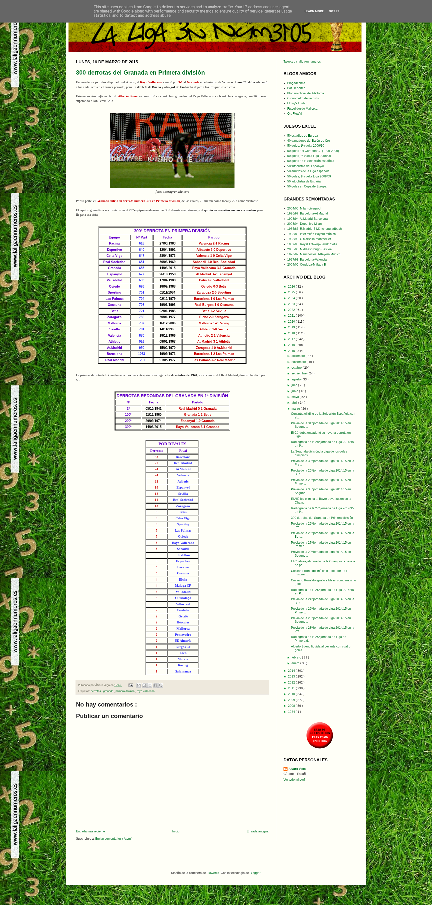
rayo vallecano (145, 691)
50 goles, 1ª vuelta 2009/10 (305, 145)
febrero (297, 657)
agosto (297, 379)
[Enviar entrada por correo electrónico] (130, 685)
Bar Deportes (296, 88)
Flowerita (213, 873)
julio (295, 385)
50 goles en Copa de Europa (306, 186)
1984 (292, 712)
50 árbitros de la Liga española (308, 171)
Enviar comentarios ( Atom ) (113, 838)
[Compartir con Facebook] (155, 685)
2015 (292, 351)
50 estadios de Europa (302, 135)
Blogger (255, 873)
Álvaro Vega (297, 769)
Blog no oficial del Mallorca (305, 93)
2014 (292, 670)
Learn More (314, 11)
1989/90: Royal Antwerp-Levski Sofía (312, 244)
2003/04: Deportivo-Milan (304, 223)
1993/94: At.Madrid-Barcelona (307, 218)
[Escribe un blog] (144, 685)
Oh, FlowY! (294, 113)
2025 (292, 292)
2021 (292, 315)
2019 (292, 327)
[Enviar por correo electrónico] (138, 685)
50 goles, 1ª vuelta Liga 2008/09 (309, 176)
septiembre (300, 373)
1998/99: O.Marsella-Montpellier (309, 239)
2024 (292, 298)
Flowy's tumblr (296, 103)
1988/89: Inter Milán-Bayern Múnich (311, 234)
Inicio (176, 831)
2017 (292, 339)
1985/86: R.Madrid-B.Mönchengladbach (314, 229)
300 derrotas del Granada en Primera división (140, 72)
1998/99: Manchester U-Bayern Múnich (313, 254)
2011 (292, 688)
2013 (292, 676)
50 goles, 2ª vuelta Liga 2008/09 (309, 156)
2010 (292, 694)
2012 (292, 682)
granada (108, 691)
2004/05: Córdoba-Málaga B (306, 264)
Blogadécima (296, 83)
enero (296, 663)
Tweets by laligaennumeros (302, 61)
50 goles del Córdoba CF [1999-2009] (313, 151)
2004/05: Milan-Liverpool (304, 208)
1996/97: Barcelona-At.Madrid (307, 213)
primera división (125, 691)
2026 (292, 286)
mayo (296, 397)
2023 (292, 304)
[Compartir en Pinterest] (160, 685)
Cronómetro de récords (303, 98)
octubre (297, 367)
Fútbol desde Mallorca (302, 108)
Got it (334, 11)
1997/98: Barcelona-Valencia (307, 259)
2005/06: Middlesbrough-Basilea (309, 249)
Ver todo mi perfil (295, 779)
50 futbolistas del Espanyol (305, 166)
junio (295, 391)
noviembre (299, 362)
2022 (292, 310)
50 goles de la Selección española (310, 161)
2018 (292, 333)
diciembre (299, 356)
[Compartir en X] (149, 685)
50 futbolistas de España (304, 181)
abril (295, 402)
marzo (296, 408)
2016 (292, 345)
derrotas (96, 691)
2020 (292, 321)
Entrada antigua (257, 831)
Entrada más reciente (90, 831)
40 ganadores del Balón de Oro (308, 140)
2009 (292, 700)
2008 (292, 706)
